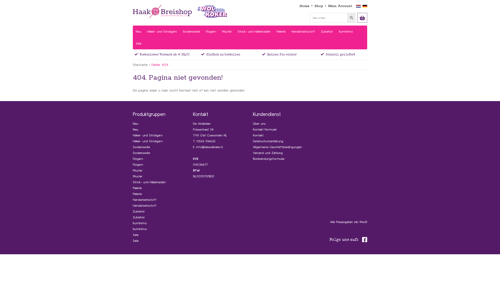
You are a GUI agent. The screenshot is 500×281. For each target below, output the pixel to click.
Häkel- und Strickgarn (148, 135)
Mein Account (340, 6)
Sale (135, 235)
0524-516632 (205, 141)
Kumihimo (140, 223)
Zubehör (139, 211)
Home (304, 6)
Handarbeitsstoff (144, 199)
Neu (135, 123)
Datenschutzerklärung (268, 141)
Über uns (259, 123)
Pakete (137, 188)
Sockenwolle (141, 147)
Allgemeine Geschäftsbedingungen (277, 147)
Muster (138, 170)
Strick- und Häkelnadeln (149, 182)
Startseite (140, 65)
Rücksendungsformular (269, 158)
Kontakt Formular (265, 129)
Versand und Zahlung (268, 153)
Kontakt (258, 135)
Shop (318, 6)
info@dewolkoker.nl (209, 147)
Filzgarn (138, 158)
